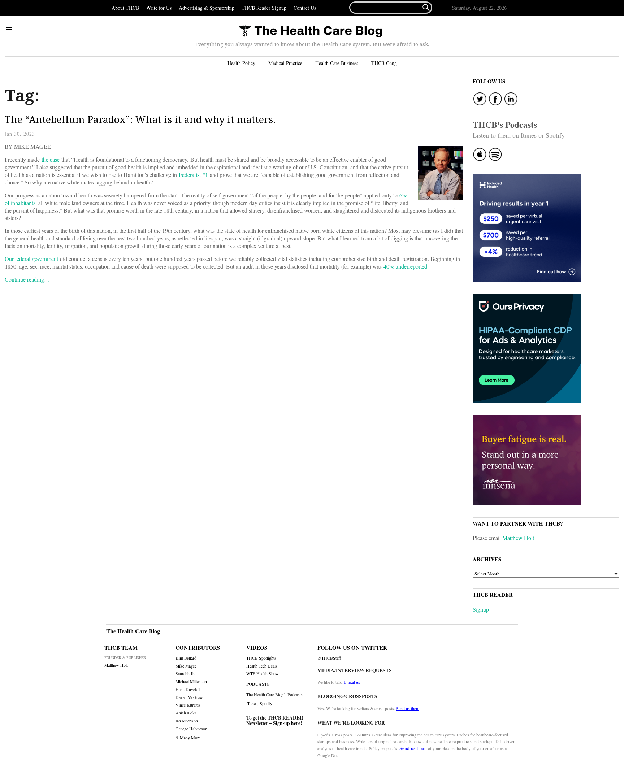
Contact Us (305, 7)
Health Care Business (336, 63)
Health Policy (241, 63)
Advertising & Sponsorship (206, 7)
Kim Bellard (186, 658)
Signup (481, 609)
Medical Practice (285, 63)
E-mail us (352, 682)
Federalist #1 (193, 174)
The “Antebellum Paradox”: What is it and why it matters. (140, 119)
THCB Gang (384, 63)
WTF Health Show (262, 673)
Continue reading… (27, 279)
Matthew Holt (518, 538)
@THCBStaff (329, 658)
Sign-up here (286, 723)
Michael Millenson (191, 681)
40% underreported (405, 266)
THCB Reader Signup (264, 7)
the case (50, 159)
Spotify (266, 703)
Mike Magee (186, 666)
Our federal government (31, 258)
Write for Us (159, 7)
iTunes (251, 703)
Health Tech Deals (261, 666)
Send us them (407, 708)
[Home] (310, 31)
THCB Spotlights (261, 658)
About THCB (125, 7)
